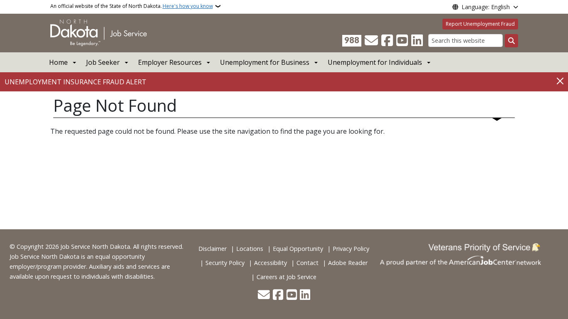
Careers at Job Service (286, 277)
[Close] (560, 81)
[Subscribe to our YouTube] (402, 41)
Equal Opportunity (298, 249)
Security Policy (224, 263)
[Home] (98, 32)
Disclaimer (212, 249)
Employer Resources (170, 62)
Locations (249, 249)
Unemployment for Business (264, 62)
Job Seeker (103, 62)
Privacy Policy (351, 249)
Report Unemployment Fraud (480, 23)
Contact (307, 263)
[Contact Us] (371, 41)
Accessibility (270, 263)
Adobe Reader (348, 263)
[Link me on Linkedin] (417, 41)
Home (58, 62)
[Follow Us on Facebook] (387, 41)
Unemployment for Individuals (375, 62)
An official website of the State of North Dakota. (131, 6)
